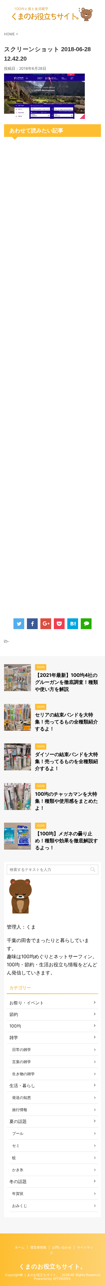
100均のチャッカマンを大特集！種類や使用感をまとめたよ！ (66, 801)
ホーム (19, 1247)
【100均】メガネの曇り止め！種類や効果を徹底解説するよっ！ (66, 840)
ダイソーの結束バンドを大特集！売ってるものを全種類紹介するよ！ (66, 761)
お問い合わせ (61, 1247)
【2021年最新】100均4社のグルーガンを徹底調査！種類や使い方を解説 (66, 682)
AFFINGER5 (61, 1279)
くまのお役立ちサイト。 (52, 1266)
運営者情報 (38, 1247)
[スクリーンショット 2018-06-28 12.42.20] (44, 115)
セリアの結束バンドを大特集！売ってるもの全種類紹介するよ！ (66, 722)
